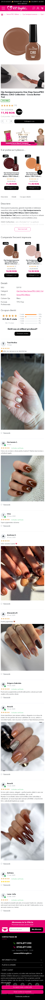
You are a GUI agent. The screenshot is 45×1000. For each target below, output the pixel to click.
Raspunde (6, 433)
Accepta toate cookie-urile (22, 987)
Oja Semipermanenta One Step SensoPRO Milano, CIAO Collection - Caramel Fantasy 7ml (33, 174)
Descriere (4, 197)
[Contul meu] (38, 8)
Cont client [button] (7, 970)
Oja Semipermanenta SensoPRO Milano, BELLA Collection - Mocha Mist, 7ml (11, 262)
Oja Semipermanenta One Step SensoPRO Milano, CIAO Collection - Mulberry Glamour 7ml (11, 174)
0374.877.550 (24, 943)
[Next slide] (39, 172)
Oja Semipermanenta (29, 14)
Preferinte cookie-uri (22, 996)
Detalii (14, 197)
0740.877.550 (24, 947)
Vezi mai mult (22, 229)
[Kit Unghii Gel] (17, 8)
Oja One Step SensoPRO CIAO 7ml (30, 291)
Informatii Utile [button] (9, 960)
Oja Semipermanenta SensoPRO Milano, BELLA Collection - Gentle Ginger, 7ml (33, 262)
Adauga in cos (29, 121)
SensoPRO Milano (12, 14)
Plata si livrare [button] (9, 965)
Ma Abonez (36, 929)
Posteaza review (22, 333)
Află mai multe (6, 982)
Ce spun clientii (25, 197)
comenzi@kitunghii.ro (23, 953)
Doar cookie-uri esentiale (22, 992)
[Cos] (42, 8)
